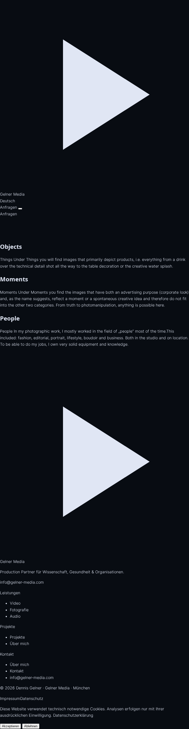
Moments (14, 279)
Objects (11, 246)
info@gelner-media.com (22, 582)
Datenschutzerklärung (73, 715)
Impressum (10, 698)
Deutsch (7, 200)
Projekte (17, 637)
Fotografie (19, 609)
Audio (15, 616)
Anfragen (8, 207)
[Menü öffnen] (20, 208)
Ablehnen (30, 726)
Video (15, 603)
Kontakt (17, 670)
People (10, 318)
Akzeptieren (10, 726)
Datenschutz (31, 698)
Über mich (19, 643)
